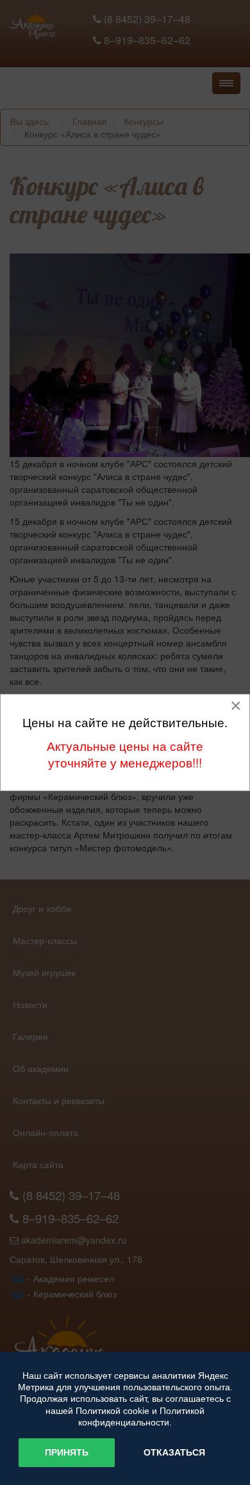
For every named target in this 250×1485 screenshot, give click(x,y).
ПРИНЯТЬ (66, 1452)
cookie (136, 1411)
